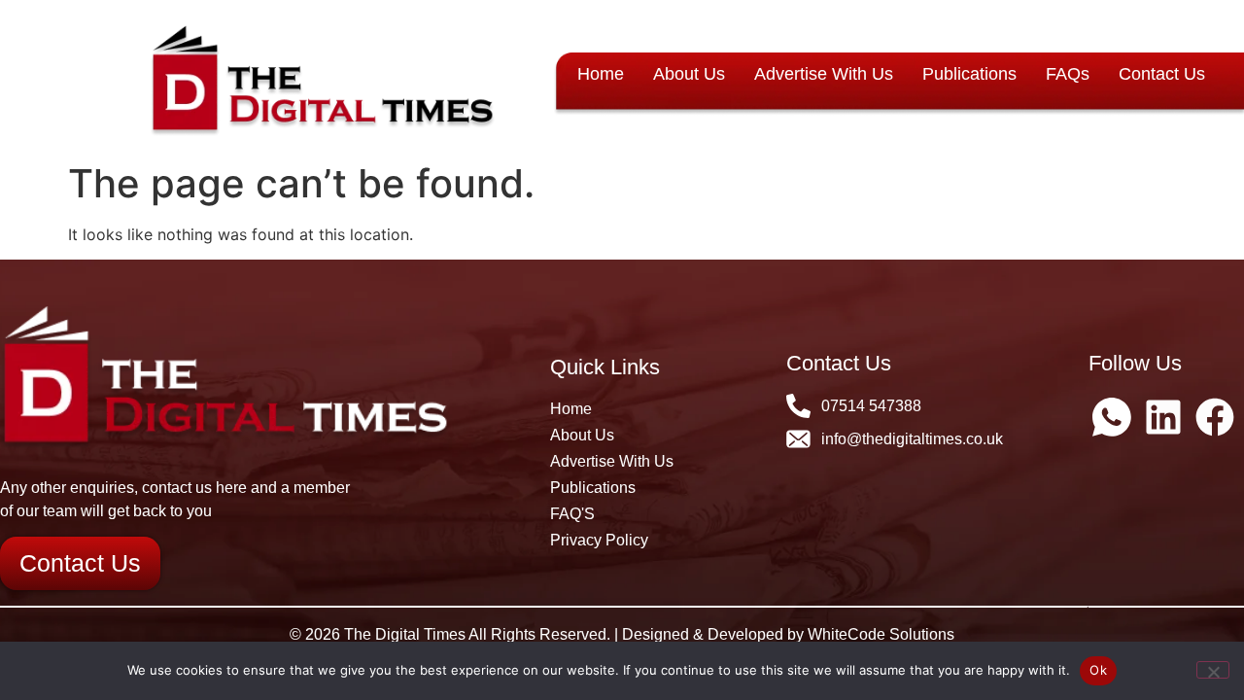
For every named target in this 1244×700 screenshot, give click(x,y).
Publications (969, 74)
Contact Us (1162, 74)
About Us (689, 74)
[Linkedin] (1163, 417)
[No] (1212, 670)
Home (600, 74)
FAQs (1067, 74)
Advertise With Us (823, 74)
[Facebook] (1215, 417)
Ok (1098, 670)
